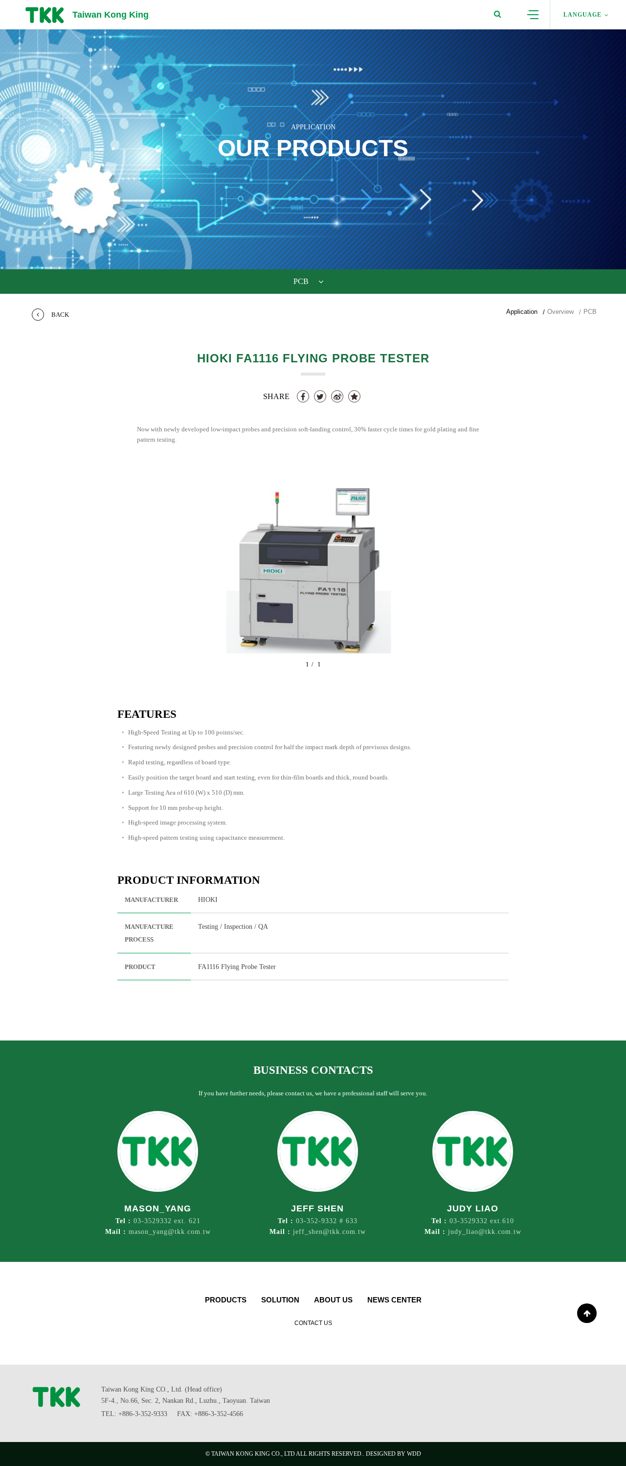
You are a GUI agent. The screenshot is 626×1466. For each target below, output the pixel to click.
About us (333, 1300)
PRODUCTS (225, 1300)
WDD (414, 1453)
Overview (560, 311)
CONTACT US (313, 1323)
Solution (280, 1300)
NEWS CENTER (394, 1300)
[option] (313, 571)
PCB (590, 311)
